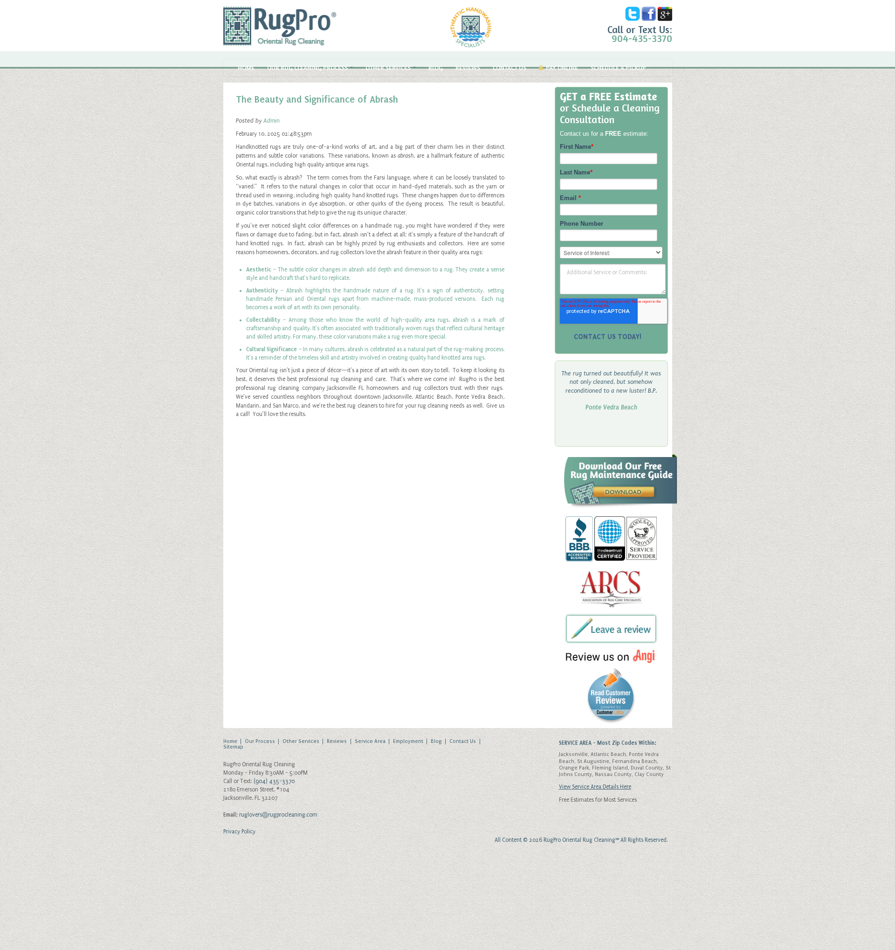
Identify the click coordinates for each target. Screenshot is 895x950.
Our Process (260, 741)
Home (246, 67)
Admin (271, 120)
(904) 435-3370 (274, 781)
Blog (435, 67)
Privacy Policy (239, 831)
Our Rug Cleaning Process (308, 67)
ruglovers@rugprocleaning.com (278, 814)
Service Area (370, 741)
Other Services (388, 67)
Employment (408, 741)
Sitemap (233, 747)
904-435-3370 (642, 38)
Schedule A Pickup (618, 67)
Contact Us (509, 67)
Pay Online (560, 67)
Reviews (467, 67)
